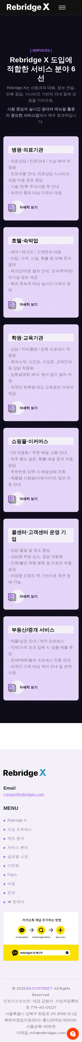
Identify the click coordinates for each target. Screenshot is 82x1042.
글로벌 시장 (18, 856)
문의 (11, 893)
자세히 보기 (29, 207)
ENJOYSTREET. (39, 988)
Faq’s (12, 875)
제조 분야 (16, 838)
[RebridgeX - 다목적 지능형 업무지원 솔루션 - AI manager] (28, 7)
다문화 (13, 866)
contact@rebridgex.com (23, 794)
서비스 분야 (18, 847)
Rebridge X (17, 820)
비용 (11, 884)
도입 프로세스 (20, 829)
